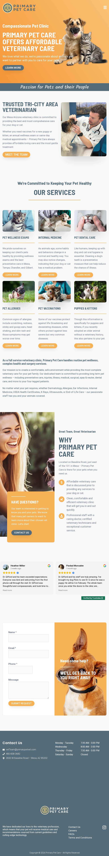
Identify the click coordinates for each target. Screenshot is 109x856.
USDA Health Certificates (26, 392)
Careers (72, 830)
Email (12, 648)
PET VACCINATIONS (49, 308)
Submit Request (21, 703)
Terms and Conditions (80, 837)
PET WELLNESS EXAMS (16, 237)
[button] (80, 8)
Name (12, 632)
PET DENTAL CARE (84, 237)
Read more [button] (7, 590)
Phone (12, 663)
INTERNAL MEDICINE (50, 237)
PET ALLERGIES (11, 308)
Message (13, 679)
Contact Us (74, 827)
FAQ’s (71, 834)
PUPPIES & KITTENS (85, 308)
